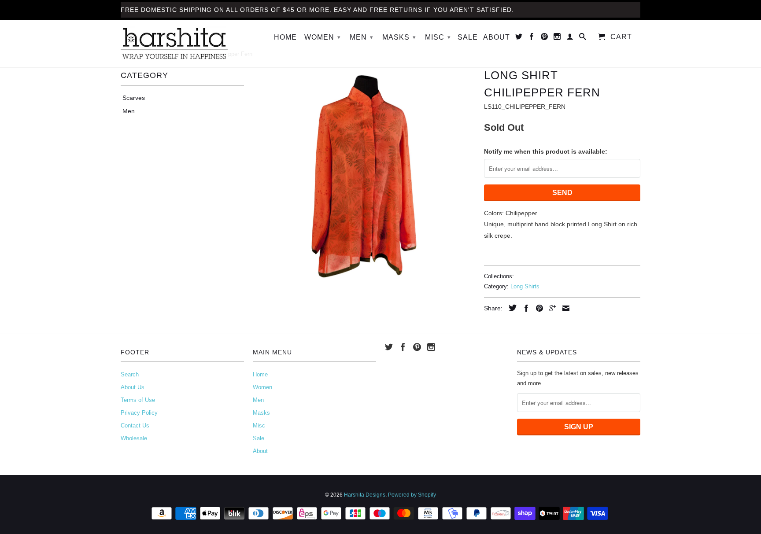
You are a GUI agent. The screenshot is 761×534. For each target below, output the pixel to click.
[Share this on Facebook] (524, 308)
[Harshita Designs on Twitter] (519, 38)
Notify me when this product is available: (545, 151)
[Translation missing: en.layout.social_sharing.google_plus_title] (550, 308)
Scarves (133, 97)
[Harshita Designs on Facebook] (532, 38)
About (496, 37)
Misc (438, 37)
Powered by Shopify (412, 495)
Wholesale (134, 438)
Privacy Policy (139, 412)
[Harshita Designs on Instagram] (557, 38)
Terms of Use (138, 400)
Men (361, 37)
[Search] (583, 38)
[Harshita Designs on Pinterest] (544, 38)
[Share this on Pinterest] (537, 308)
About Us (132, 387)
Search (130, 374)
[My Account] (570, 38)
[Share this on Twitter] (510, 308)
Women (322, 37)
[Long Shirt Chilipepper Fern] (364, 176)
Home (285, 37)
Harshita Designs (364, 495)
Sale (468, 37)
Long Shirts (524, 286)
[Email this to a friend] (563, 308)
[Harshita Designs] (182, 43)
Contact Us (135, 425)
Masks (399, 37)
